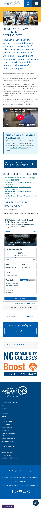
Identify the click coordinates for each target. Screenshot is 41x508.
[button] (37, 3)
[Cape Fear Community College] (12, 3)
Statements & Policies (8, 433)
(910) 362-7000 (12, 396)
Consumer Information (8, 439)
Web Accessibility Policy (32, 485)
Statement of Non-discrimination (28, 477)
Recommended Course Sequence (16, 164)
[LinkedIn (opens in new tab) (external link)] (24, 492)
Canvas (4, 408)
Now (20, 331)
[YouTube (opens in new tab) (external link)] (20, 491)
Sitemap (4, 416)
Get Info (30, 316)
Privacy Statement (20, 481)
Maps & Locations (7, 453)
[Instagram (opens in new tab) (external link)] (28, 491)
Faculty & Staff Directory (9, 458)
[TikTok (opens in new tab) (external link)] (16, 492)
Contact (4, 450)
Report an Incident (7, 441)
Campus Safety (6, 455)
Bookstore (5, 414)
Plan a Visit (11, 316)
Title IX (4, 436)
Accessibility (5, 430)
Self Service (5, 411)
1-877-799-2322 (18, 485)
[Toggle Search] (28, 3)
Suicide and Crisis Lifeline (10, 477)
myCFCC (4, 405)
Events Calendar (7, 428)
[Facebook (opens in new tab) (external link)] (12, 491)
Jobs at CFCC (6, 425)
